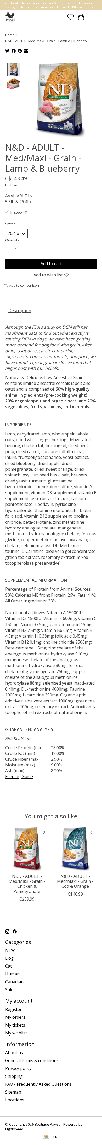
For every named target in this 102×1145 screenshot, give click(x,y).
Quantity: (12, 240)
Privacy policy (18, 1068)
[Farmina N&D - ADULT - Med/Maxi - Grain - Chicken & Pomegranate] (26, 849)
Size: (10, 224)
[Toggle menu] (91, 17)
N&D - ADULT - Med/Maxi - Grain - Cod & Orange (75, 881)
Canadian (14, 982)
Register (13, 1009)
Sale (9, 989)
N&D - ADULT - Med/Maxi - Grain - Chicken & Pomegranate (27, 883)
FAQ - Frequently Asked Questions (38, 1084)
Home (10, 35)
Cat (8, 966)
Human (12, 974)
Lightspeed (14, 1129)
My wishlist (16, 1033)
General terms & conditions (32, 1060)
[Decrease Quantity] (10, 249)
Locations (14, 1100)
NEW (10, 950)
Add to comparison (24, 285)
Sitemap (13, 1092)
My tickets (15, 1025)
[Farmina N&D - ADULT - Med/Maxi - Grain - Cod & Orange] (75, 849)
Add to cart (51, 263)
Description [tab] (19, 310)
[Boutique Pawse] (10, 17)
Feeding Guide (19, 776)
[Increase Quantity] (21, 249)
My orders (15, 1017)
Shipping (14, 1076)
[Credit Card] (46, 1137)
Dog (9, 958)
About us (14, 1052)
